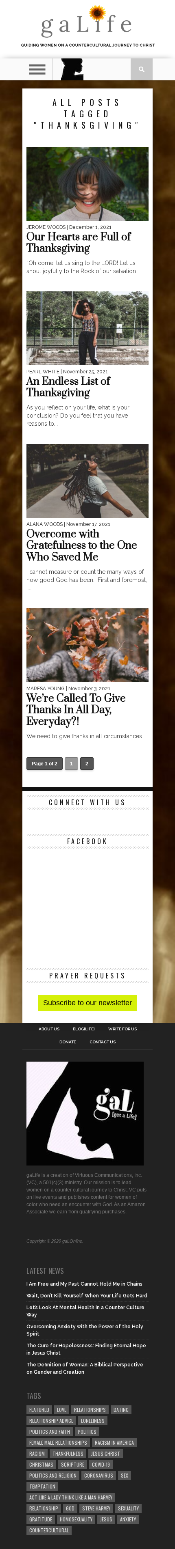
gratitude (40, 1519)
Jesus (106, 1519)
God (70, 1508)
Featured (39, 1409)
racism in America (114, 1442)
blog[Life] (84, 1029)
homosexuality (76, 1519)
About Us (49, 1029)
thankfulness (67, 1453)
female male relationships (58, 1442)
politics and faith (49, 1431)
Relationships (90, 1409)
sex (124, 1475)
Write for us (122, 1029)
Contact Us (103, 1042)
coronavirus (98, 1475)
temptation (42, 1486)
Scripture (72, 1464)
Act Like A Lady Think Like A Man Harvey (70, 1497)
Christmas (41, 1464)
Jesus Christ (105, 1453)
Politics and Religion (53, 1475)
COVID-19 (101, 1464)
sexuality (128, 1508)
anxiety (128, 1519)
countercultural (49, 1530)
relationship (43, 1508)
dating (121, 1409)
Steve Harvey (96, 1508)
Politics (87, 1431)
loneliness (93, 1420)
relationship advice (51, 1420)
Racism (37, 1453)
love (61, 1409)
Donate (67, 1042)
